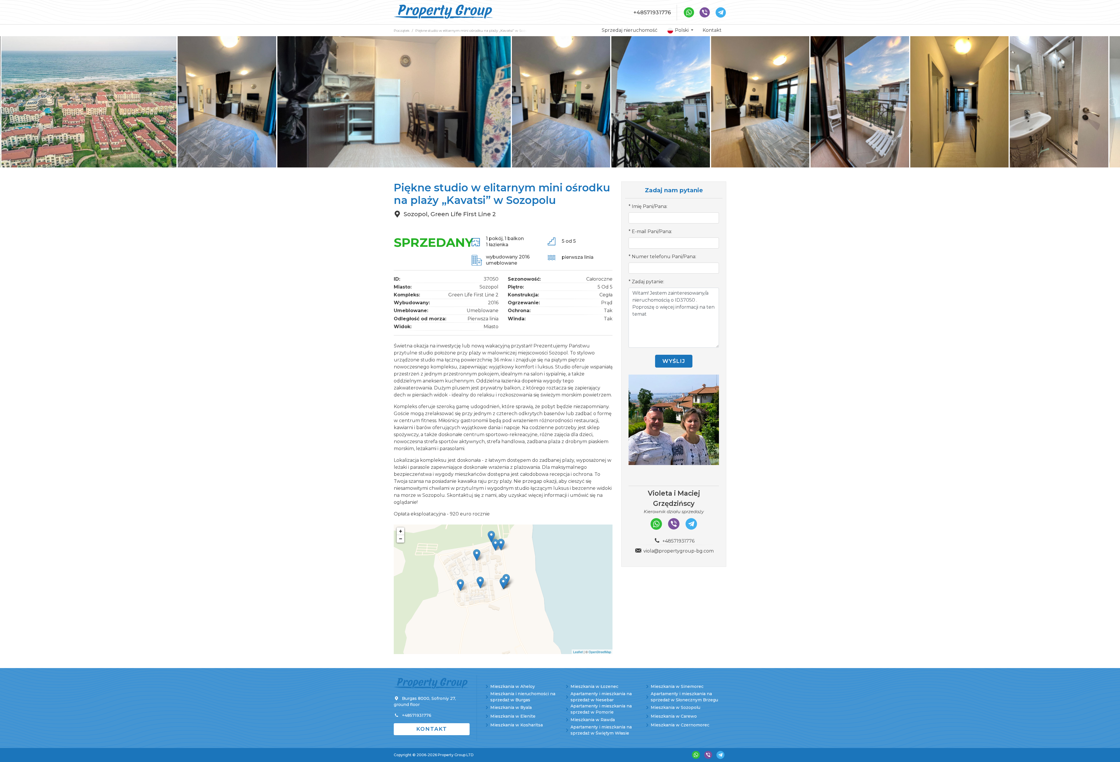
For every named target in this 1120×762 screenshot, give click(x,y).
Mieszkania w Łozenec (594, 686)
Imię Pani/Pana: (649, 206)
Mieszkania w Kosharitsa (516, 725)
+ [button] (400, 531)
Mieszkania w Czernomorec (680, 725)
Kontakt (712, 30)
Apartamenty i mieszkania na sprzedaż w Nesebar (601, 696)
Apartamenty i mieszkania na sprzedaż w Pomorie (601, 709)
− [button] (400, 539)
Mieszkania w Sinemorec (677, 686)
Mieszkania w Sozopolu (675, 707)
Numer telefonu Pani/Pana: (664, 256)
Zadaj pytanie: (648, 281)
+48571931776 (652, 12)
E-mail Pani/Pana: (652, 231)
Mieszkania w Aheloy (512, 686)
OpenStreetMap (600, 651)
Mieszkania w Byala (511, 707)
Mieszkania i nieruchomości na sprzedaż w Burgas (522, 696)
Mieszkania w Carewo (674, 716)
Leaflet (578, 651)
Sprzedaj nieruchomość (629, 30)
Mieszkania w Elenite (513, 716)
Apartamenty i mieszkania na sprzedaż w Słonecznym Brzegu (684, 696)
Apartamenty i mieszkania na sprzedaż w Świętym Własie (601, 730)
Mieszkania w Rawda (592, 719)
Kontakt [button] (431, 729)
